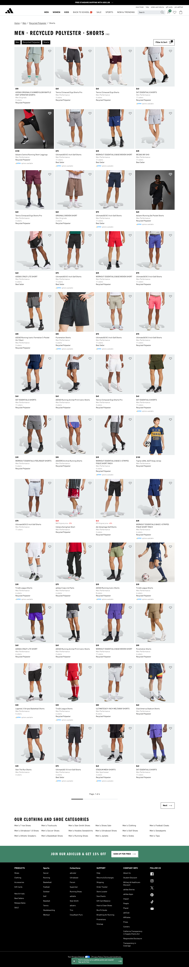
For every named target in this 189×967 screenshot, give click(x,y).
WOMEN (56, 12)
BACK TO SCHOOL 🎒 (82, 12)
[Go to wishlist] (175, 12)
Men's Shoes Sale (103, 826)
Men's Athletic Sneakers (25, 836)
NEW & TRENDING (126, 12)
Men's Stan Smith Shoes (79, 826)
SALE (99, 12)
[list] (83, 42)
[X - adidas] (162, 888)
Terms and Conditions (112, 957)
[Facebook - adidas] (162, 874)
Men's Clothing (129, 826)
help (147, 7)
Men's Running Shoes (78, 836)
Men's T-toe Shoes (22, 826)
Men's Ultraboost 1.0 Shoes (26, 831)
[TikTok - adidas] (162, 902)
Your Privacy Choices (76, 957)
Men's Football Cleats (159, 826)
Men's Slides (128, 836)
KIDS (66, 12)
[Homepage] (9, 11)
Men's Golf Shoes (130, 831)
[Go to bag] (181, 12)
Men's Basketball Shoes (52, 836)
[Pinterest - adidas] (162, 895)
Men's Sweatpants (158, 831)
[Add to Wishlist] (50, 51)
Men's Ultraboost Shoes (106, 831)
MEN (46, 12)
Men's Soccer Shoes (50, 831)
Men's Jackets (102, 836)
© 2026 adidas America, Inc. (94, 964)
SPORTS (109, 12)
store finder (140, 7)
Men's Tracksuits (49, 826)
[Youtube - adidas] (162, 909)
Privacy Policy (97, 957)
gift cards (169, 7)
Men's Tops (155, 836)
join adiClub (179, 7)
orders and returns (157, 7)
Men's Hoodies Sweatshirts (81, 831)
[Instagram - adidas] (162, 881)
